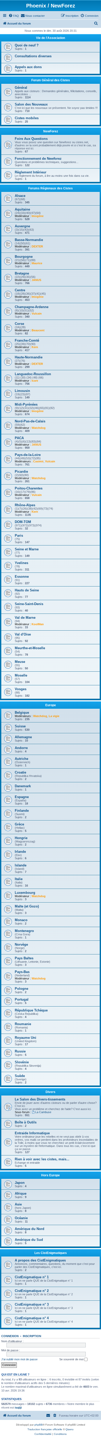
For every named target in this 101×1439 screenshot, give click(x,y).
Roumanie (23, 1024)
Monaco (21, 920)
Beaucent (38, 330)
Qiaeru (70, 1429)
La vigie (54, 716)
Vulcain (37, 313)
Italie (19, 879)
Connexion (10, 1336)
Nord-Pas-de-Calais (30, 421)
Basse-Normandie (29, 240)
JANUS (36, 280)
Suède (20, 1076)
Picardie (21, 471)
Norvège (21, 944)
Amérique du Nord (29, 1229)
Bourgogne (24, 257)
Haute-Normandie (28, 357)
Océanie (21, 1218)
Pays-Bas (22, 972)
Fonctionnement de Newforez (38, 158)
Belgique (22, 712)
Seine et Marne (27, 549)
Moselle (21, 675)
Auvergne (22, 226)
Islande (20, 865)
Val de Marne (25, 618)
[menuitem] (14, 16)
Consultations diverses (33, 56)
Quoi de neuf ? (27, 45)
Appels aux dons (28, 67)
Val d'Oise (23, 634)
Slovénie (22, 1062)
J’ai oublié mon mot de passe (19, 1359)
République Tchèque (31, 1010)
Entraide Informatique (32, 1133)
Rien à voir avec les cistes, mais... (42, 1159)
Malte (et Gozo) (27, 906)
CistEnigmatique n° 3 (32, 1304)
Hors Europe (50, 1175)
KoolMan (38, 624)
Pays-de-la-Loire (28, 455)
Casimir (38, 461)
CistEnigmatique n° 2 (32, 1291)
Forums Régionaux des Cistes (50, 188)
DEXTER (37, 246)
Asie (18, 1204)
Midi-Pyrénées (26, 404)
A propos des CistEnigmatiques (40, 1260)
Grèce (19, 824)
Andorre (21, 748)
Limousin (22, 391)
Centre (20, 290)
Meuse (20, 662)
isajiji (18, 1407)
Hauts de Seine (27, 590)
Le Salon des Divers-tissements (40, 1099)
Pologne (21, 989)
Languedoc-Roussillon (33, 374)
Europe (50, 705)
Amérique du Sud (29, 1240)
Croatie (20, 772)
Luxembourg (25, 893)
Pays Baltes (24, 958)
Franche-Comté (27, 340)
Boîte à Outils (26, 1122)
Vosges (20, 689)
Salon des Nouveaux (31, 104)
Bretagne (22, 273)
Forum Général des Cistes (50, 80)
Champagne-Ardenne (31, 307)
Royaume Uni (25, 1038)
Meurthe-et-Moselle (30, 648)
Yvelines (21, 563)
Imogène (38, 216)
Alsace (20, 196)
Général (21, 88)
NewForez (50, 131)
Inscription (32, 1336)
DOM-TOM (23, 522)
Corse (19, 324)
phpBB (38, 1424)
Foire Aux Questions (31, 139)
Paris (19, 535)
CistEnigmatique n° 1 (32, 1277)
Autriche (21, 759)
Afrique (20, 1193)
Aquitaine (22, 209)
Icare (35, 380)
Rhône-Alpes (25, 505)
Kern (35, 347)
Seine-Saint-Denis (29, 604)
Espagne (22, 797)
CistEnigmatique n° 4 (32, 1318)
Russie (20, 1051)
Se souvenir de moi (71, 1359)
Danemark (23, 786)
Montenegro (24, 931)
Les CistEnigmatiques (50, 1253)
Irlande (20, 852)
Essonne (22, 576)
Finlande (22, 811)
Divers (50, 1092)
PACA (19, 438)
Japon (20, 1183)
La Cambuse (43, 1112)
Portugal (21, 999)
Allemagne (23, 737)
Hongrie (21, 838)
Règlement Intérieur (30, 172)
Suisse (20, 726)
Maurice (37, 263)
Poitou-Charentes (28, 488)
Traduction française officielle (44, 1429)
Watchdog (39, 427)
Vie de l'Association (50, 38)
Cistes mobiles (27, 118)
